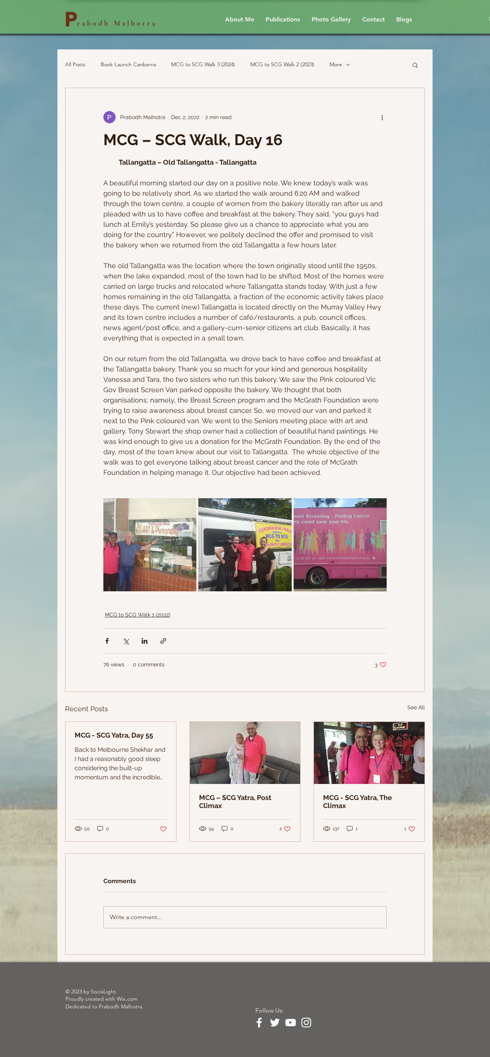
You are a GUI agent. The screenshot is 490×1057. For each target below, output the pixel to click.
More (336, 64)
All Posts (75, 64)
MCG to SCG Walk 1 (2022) (137, 615)
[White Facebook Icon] (259, 1022)
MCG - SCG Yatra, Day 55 (114, 735)
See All (416, 707)
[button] (415, 65)
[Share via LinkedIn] (144, 641)
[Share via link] (163, 641)
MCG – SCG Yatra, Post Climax (235, 802)
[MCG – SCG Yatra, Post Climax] (245, 753)
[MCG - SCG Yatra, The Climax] (369, 753)
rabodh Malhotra (117, 23)
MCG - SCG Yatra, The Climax (357, 802)
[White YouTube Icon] (290, 1022)
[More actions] (382, 117)
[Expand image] (149, 544)
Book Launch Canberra (128, 64)
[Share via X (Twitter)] (125, 641)
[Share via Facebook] (107, 641)
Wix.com (127, 998)
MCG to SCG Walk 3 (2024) (203, 64)
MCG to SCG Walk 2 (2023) (282, 64)
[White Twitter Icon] (274, 1022)
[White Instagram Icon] (306, 1022)
